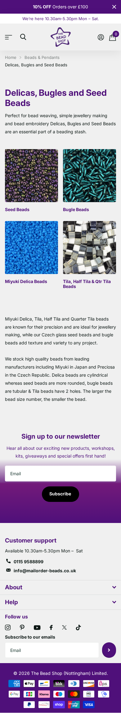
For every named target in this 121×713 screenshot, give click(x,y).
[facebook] (51, 627)
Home (10, 57)
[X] (64, 627)
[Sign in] (100, 37)
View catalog (10, 37)
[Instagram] (8, 627)
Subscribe (60, 493)
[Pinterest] (22, 627)
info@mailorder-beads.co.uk (45, 570)
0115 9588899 (28, 561)
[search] (23, 37)
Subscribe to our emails (30, 637)
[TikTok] (78, 627)
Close (114, 7)
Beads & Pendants (42, 57)
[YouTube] (37, 627)
